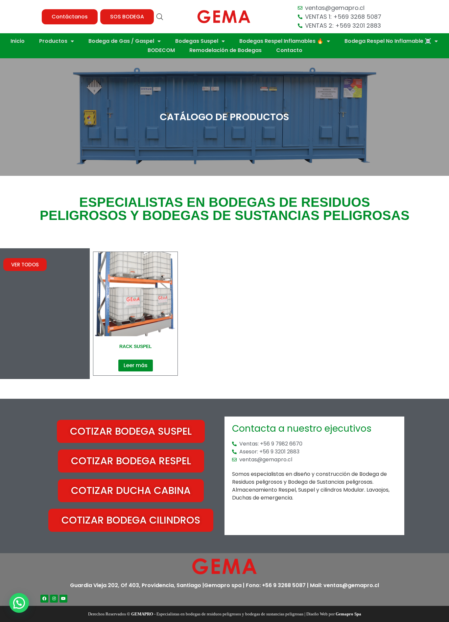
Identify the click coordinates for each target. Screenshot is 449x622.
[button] (70, 16)
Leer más (136, 365)
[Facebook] (44, 599)
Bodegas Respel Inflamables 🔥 (281, 41)
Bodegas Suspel (196, 41)
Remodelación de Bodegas (225, 50)
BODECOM (161, 50)
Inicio (18, 41)
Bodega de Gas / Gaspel (121, 41)
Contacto (289, 50)
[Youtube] (63, 599)
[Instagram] (54, 599)
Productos (53, 41)
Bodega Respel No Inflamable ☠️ (387, 41)
